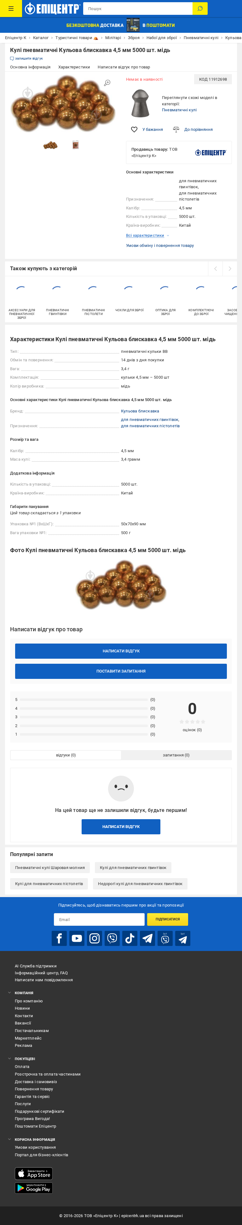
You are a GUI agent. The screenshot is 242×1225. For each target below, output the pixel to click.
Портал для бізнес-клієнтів (41, 1154)
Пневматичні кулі (179, 110)
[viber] (112, 938)
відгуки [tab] (63, 755)
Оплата (22, 1066)
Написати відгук (121, 651)
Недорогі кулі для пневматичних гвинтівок (140, 883)
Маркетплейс (28, 1038)
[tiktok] (129, 938)
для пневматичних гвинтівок (149, 419)
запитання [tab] (173, 755)
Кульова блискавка (140, 411)
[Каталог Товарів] (11, 8)
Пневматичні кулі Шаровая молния (50, 867)
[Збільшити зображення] (107, 83)
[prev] (215, 268)
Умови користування (35, 1147)
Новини (22, 1008)
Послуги (23, 1103)
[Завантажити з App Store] (34, 1173)
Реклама (23, 1045)
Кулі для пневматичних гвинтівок (133, 867)
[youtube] (76, 938)
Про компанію (29, 1001)
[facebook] (59, 938)
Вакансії (23, 1023)
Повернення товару (34, 1089)
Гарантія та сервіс (32, 1096)
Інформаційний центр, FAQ (41, 973)
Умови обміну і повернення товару (160, 245)
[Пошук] (200, 8)
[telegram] (147, 938)
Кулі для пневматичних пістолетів (49, 883)
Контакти (24, 1015)
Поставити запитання (121, 671)
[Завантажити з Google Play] (34, 1188)
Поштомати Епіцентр (35, 1126)
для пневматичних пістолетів (150, 425)
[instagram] (94, 938)
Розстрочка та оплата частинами (48, 1074)
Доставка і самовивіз (36, 1081)
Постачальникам (32, 1030)
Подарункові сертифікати (40, 1111)
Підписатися (168, 919)
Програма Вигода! (32, 1118)
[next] (229, 268)
